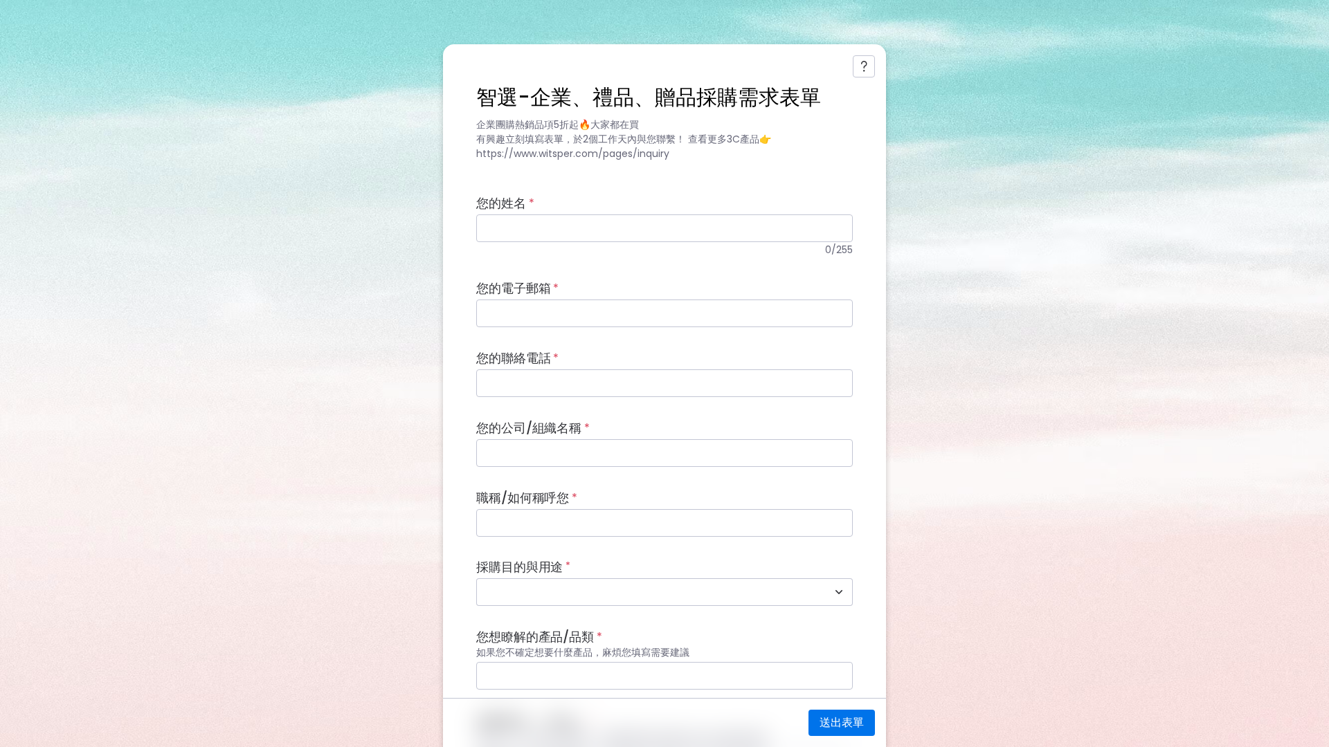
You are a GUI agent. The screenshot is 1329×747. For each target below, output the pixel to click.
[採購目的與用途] (839, 592)
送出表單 (842, 722)
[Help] (864, 66)
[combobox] (649, 592)
